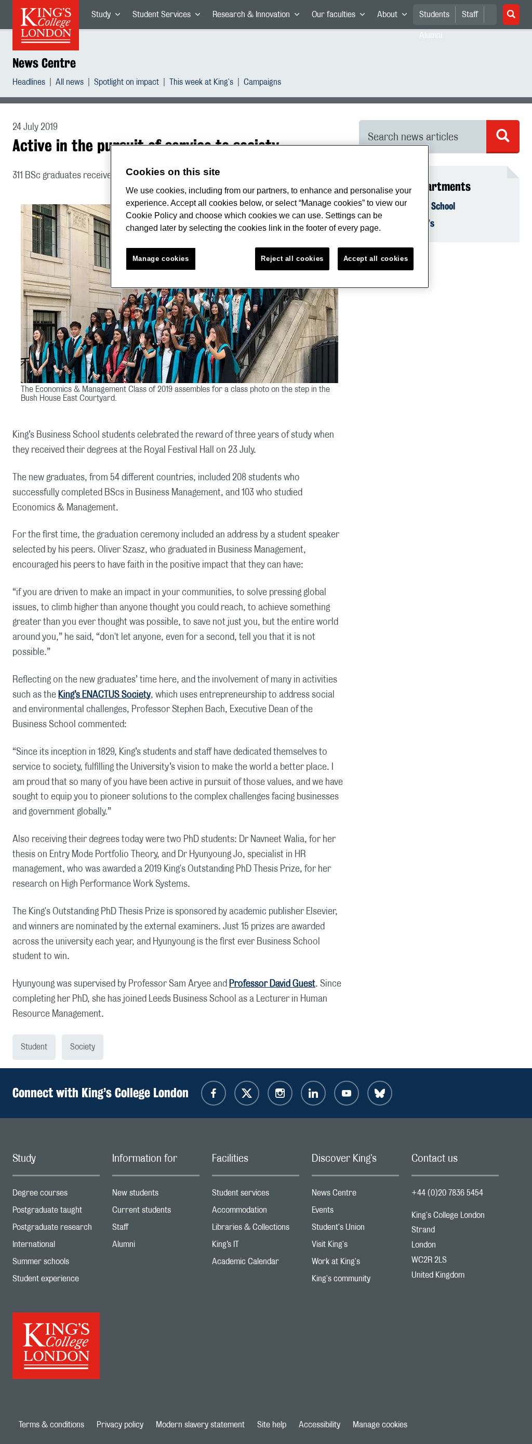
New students (156, 1195)
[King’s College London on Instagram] (280, 1093)
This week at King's (201, 83)
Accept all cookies (375, 258)
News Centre (44, 63)
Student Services (169, 16)
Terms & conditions (51, 1425)
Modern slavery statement (200, 1425)
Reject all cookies (292, 258)
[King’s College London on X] (246, 1093)
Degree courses (56, 1195)
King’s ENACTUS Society (104, 695)
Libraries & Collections (255, 1229)
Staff (470, 14)
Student (34, 1047)
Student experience (56, 1281)
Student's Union (355, 1229)
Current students (156, 1212)
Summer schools (56, 1263)
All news (70, 83)
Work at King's (355, 1263)
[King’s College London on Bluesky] (379, 1093)
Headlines (28, 83)
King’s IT (255, 1246)
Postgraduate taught (56, 1212)
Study (108, 16)
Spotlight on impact (126, 83)
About (395, 16)
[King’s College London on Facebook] (213, 1093)
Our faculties (341, 16)
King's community (355, 1281)
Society (82, 1047)
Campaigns (262, 83)
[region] (269, 216)
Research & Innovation (258, 16)
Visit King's (355, 1246)
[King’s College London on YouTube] (346, 1093)
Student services (255, 1195)
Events (355, 1212)
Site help (271, 1425)
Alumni (156, 1246)
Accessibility (319, 1425)
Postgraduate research (56, 1229)
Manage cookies (380, 1425)
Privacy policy (120, 1425)
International (56, 1246)
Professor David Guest (272, 984)
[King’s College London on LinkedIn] (313, 1093)
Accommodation (255, 1212)
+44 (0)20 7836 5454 (447, 1193)
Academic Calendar (255, 1263)
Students (434, 14)
